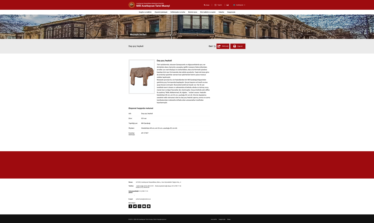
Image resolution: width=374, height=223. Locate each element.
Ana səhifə (214, 219)
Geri (211, 46)
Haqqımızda (231, 12)
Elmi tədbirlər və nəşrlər (208, 12)
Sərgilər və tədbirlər (145, 12)
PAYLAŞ (225, 46)
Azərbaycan (239, 5)
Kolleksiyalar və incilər (178, 12)
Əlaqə (228, 219)
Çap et (240, 46)
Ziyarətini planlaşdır (161, 12)
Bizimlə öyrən (192, 12)
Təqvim (219, 5)
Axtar (207, 5)
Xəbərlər (221, 12)
